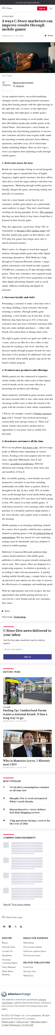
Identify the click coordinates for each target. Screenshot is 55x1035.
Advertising (28, 942)
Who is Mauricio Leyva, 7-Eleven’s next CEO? (26, 762)
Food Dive (28, 967)
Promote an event (31, 955)
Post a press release (21, 904)
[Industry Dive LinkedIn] (4, 926)
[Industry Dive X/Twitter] (15, 926)
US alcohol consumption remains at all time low (29, 789)
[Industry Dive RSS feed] (21, 926)
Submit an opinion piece (34, 951)
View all (6, 904)
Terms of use (22, 1021)
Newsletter (7, 955)
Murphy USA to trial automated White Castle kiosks (28, 800)
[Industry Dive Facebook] (10, 926)
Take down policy (38, 1021)
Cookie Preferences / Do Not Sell (17, 1025)
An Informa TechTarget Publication (28, 3)
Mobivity (20, 86)
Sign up (42, 8)
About (5, 942)
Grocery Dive (29, 971)
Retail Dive (28, 975)
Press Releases (9, 967)
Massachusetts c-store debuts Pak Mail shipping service (28, 811)
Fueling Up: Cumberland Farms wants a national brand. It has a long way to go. (25, 714)
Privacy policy (8, 1021)
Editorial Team (8, 947)
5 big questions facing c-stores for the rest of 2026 (30, 822)
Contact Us (7, 951)
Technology (20, 617)
